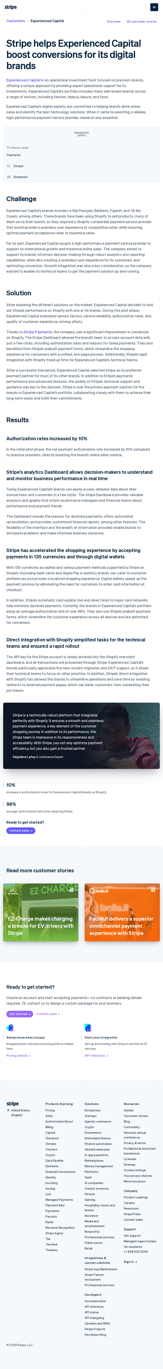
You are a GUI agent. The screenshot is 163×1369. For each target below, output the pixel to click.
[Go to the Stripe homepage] (11, 1103)
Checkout (52, 1138)
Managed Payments (59, 1200)
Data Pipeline (55, 1160)
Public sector (94, 1243)
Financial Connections (60, 1172)
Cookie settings (135, 1170)
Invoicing (52, 1183)
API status (92, 1312)
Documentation (95, 1301)
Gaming (90, 1200)
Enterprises (93, 1110)
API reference (95, 1055)
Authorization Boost (59, 1121)
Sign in (129, 1262)
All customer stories (142, 21)
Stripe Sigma (54, 1233)
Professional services (99, 1237)
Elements (52, 1166)
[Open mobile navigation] (154, 7)
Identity (51, 1177)
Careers (129, 1203)
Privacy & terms (135, 1143)
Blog (127, 1121)
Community (132, 1127)
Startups (91, 1116)
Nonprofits (92, 1231)
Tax (48, 1239)
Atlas (49, 1116)
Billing (49, 1127)
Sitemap (129, 1164)
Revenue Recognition (60, 1228)
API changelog (94, 1318)
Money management (99, 1166)
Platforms (91, 1172)
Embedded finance (98, 1138)
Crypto (50, 1155)
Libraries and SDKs (97, 1323)
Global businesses (97, 1149)
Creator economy (97, 1188)
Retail (88, 1248)
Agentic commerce (98, 1121)
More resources (135, 1181)
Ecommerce (93, 1133)
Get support (132, 1235)
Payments (53, 1211)
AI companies (94, 1183)
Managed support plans (140, 1241)
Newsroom (131, 1208)
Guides (129, 1110)
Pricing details (17, 1055)
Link (48, 1194)
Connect (51, 1149)
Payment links (55, 1205)
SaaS (88, 1177)
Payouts (51, 1216)
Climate (51, 1144)
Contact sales (19, 830)
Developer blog (95, 1334)
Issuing (50, 1188)
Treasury (52, 1250)
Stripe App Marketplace (101, 1269)
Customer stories (136, 1116)
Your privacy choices (138, 1176)
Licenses (130, 1159)
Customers (15, 20)
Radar (49, 1222)
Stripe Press (132, 1214)
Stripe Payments (38, 331)
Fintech (90, 1194)
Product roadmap (136, 1197)
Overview (113, 21)
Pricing (50, 1110)
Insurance (91, 1216)
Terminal (51, 1244)
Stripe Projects (95, 1329)
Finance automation (98, 1144)
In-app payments (96, 1155)
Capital (50, 1133)
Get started (18, 1014)
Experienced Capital (23, 80)
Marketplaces (94, 1160)
